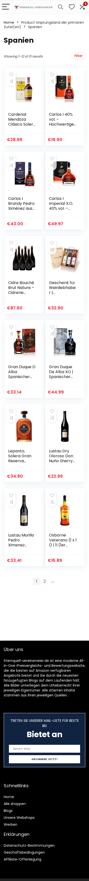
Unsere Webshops (19, 817)
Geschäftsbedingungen (24, 852)
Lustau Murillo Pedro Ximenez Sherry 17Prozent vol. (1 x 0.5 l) (21, 547)
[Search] (61, 7)
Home (9, 22)
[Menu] (6, 7)
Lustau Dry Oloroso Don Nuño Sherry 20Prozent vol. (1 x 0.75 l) (62, 461)
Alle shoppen (15, 803)
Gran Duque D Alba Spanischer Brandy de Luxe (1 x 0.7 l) (21, 376)
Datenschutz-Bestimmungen (29, 845)
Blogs (8, 810)
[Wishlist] (72, 7)
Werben (10, 824)
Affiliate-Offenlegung (22, 859)
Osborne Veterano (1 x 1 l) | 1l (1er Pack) (63, 542)
